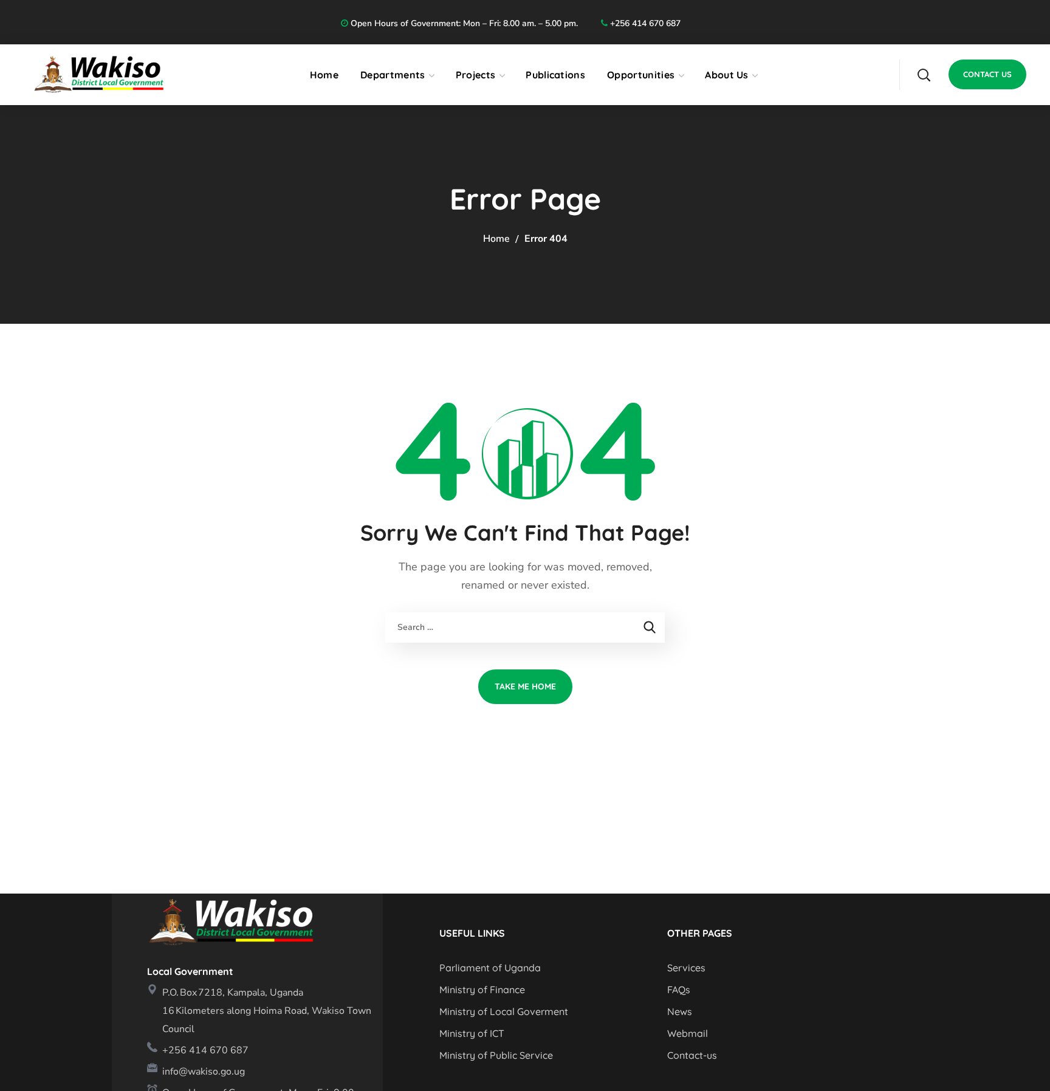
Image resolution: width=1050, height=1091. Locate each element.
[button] (924, 74)
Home (496, 238)
